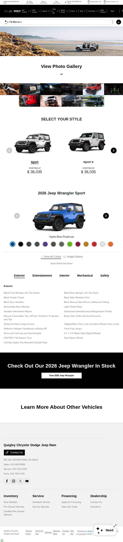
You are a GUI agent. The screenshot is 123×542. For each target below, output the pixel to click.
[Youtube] (27, 481)
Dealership (98, 496)
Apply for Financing (71, 502)
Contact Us (16, 452)
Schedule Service (41, 502)
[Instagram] (13, 481)
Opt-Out (72, 532)
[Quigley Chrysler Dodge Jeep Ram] (12, 11)
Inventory (11, 496)
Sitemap (48, 532)
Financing (69, 496)
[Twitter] (20, 481)
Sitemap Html (56, 532)
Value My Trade (69, 506)
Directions (95, 506)
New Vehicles (10, 502)
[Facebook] (7, 481)
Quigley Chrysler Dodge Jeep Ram (11, 532)
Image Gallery (74, 256)
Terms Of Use (39, 532)
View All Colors (52, 256)
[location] (65, 2)
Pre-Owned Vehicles (14, 506)
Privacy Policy (29, 532)
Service (38, 496)
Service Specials (41, 506)
